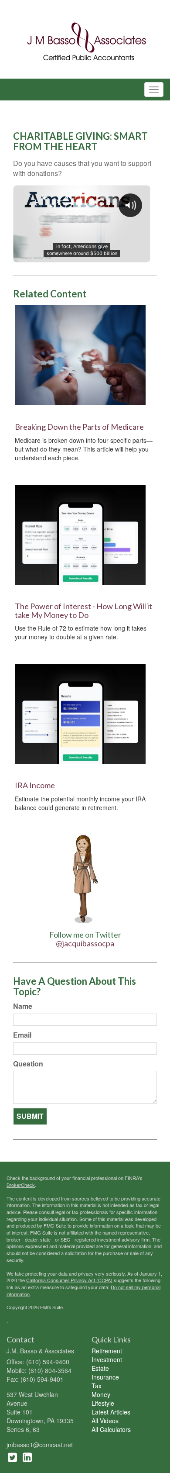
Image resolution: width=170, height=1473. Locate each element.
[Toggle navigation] (153, 89)
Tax (97, 1385)
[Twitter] (12, 1456)
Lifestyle (103, 1403)
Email (22, 1035)
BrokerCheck (21, 1184)
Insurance (105, 1377)
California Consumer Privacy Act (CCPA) (69, 1279)
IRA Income (35, 785)
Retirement (107, 1350)
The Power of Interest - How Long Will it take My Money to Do (83, 610)
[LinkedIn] (27, 1456)
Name (22, 1006)
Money (101, 1394)
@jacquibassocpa (85, 943)
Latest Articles (111, 1411)
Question (28, 1064)
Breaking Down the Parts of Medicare (79, 426)
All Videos (105, 1420)
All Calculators (111, 1429)
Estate (100, 1368)
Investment (107, 1359)
